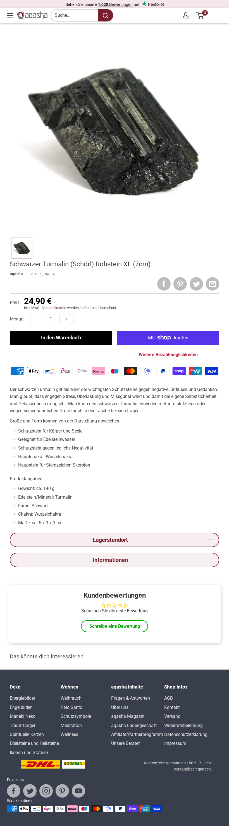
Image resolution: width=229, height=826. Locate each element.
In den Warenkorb (61, 337)
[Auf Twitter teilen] (196, 284)
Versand (172, 716)
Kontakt (172, 707)
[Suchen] (105, 15)
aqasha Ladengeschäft (134, 725)
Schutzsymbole (76, 716)
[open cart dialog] (200, 15)
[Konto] (186, 15)
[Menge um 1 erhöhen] (67, 319)
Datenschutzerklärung (185, 734)
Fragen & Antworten (130, 698)
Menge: (17, 319)
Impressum (175, 743)
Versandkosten (54, 308)
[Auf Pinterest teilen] (180, 284)
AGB (168, 698)
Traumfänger (22, 725)
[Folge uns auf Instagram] (46, 791)
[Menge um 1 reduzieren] (35, 319)
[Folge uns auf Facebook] (13, 791)
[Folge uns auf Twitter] (30, 791)
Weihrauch (71, 698)
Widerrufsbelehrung (183, 725)
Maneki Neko (22, 716)
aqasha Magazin (127, 716)
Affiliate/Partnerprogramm (137, 734)
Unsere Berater (125, 743)
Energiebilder (22, 698)
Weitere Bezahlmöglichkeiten (168, 354)
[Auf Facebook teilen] (164, 284)
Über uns (119, 707)
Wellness (69, 734)
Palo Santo (71, 707)
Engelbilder (21, 707)
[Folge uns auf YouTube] (78, 791)
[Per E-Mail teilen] (212, 284)
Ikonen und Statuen (29, 752)
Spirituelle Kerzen (27, 734)
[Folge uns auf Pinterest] (62, 791)
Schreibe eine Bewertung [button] (114, 626)
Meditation (71, 725)
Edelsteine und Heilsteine (34, 743)
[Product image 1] (21, 248)
